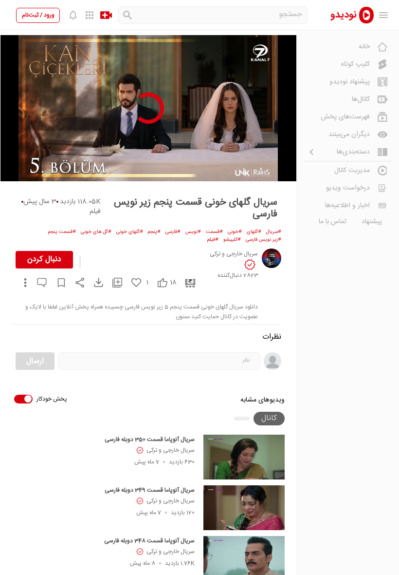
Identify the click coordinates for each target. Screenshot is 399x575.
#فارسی (173, 232)
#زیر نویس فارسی (263, 240)
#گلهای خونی (129, 232)
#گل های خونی (96, 232)
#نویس (193, 232)
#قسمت (214, 232)
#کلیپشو (232, 240)
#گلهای (254, 232)
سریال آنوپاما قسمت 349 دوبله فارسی (150, 490)
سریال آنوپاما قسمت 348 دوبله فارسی (149, 541)
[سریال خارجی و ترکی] (271, 258)
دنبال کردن (44, 259)
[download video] (94, 282)
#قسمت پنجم (62, 232)
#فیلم (212, 240)
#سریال (273, 232)
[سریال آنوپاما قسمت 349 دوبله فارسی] (244, 507)
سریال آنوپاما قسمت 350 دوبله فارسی (150, 439)
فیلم (95, 211)
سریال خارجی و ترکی (170, 450)
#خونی (235, 232)
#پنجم (154, 232)
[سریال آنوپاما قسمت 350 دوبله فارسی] (244, 457)
